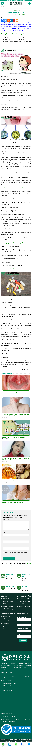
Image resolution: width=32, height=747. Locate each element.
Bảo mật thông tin (23, 604)
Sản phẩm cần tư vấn (22, 628)
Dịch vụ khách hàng (8, 609)
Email (5, 539)
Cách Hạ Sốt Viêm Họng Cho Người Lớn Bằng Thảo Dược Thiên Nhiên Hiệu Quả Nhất (15, 415)
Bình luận (6, 519)
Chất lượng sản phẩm (8, 604)
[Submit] (30, 6)
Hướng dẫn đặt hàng (24, 598)
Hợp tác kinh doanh (8, 621)
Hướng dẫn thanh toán (24, 601)
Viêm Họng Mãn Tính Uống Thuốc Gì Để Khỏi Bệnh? (14, 437)
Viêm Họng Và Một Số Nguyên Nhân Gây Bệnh (13, 502)
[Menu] (2, 3)
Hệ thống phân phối (8, 606)
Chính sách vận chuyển (24, 606)
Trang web (5, 545)
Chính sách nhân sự (8, 601)
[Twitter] (5, 20)
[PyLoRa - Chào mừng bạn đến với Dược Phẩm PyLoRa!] (16, 3)
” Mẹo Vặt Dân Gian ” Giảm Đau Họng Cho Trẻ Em (13, 481)
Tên (4, 532)
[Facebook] (2, 20)
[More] (17, 20)
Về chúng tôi (6, 598)
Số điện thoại (20, 623)
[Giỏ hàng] (29, 3)
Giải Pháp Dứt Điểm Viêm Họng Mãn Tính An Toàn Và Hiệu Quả (15, 392)
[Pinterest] (14, 20)
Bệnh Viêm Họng (16, 10)
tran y (23, 14)
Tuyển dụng (6, 623)
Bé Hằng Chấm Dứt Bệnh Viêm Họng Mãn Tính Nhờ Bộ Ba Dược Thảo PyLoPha (15, 459)
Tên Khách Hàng (21, 617)
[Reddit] (8, 20)
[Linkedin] (11, 20)
